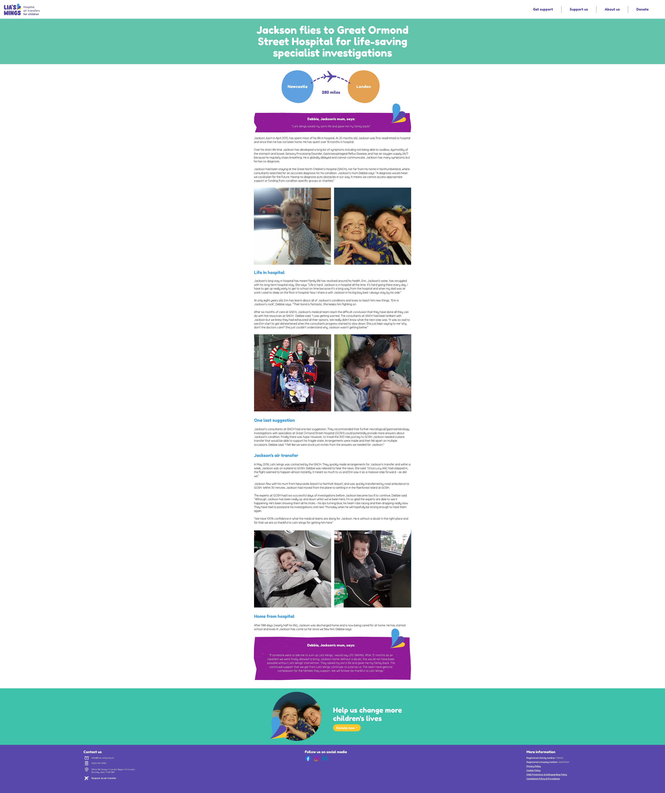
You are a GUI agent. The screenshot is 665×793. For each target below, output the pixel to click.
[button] (543, 9)
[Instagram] (316, 758)
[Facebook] (308, 758)
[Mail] (86, 758)
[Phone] (86, 763)
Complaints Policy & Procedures (543, 778)
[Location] (86, 769)
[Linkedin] (325, 758)
